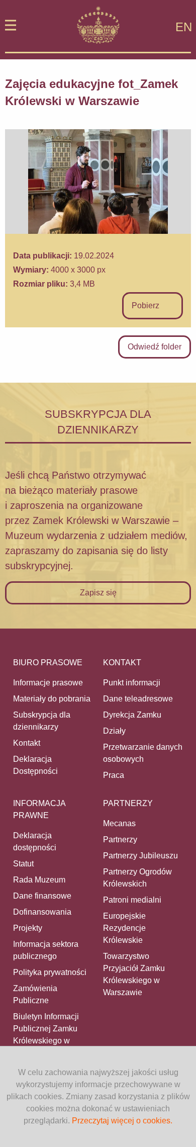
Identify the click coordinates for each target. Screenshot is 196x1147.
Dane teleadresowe (138, 698)
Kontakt (26, 743)
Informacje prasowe (48, 682)
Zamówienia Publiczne (35, 994)
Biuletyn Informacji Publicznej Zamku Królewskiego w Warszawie (46, 1034)
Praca (113, 775)
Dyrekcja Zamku (132, 715)
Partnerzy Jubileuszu (140, 855)
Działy (114, 731)
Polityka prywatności (49, 972)
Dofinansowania (42, 912)
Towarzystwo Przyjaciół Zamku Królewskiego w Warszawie (134, 974)
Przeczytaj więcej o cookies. (122, 1120)
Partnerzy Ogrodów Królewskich (137, 877)
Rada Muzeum (39, 879)
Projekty (27, 928)
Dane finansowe (42, 896)
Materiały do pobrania (51, 698)
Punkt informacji (131, 682)
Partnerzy (120, 839)
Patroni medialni (132, 900)
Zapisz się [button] (98, 592)
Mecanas (119, 823)
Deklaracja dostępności (34, 841)
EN (183, 27)
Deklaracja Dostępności (35, 765)
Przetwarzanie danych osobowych (142, 753)
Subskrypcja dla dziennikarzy (41, 721)
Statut (23, 863)
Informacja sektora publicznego (45, 950)
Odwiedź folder (154, 346)
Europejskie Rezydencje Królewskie (124, 928)
